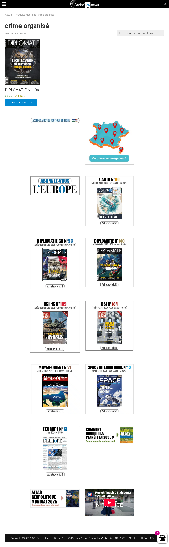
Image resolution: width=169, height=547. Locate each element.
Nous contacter (125, 538)
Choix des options (21, 102)
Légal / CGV (147, 538)
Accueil (9, 14)
